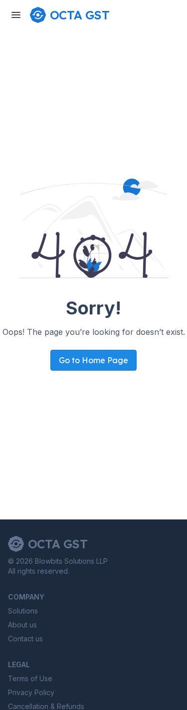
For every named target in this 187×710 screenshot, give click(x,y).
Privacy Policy (31, 692)
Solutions (23, 611)
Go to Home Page (93, 360)
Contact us (25, 638)
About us (22, 624)
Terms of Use (30, 678)
